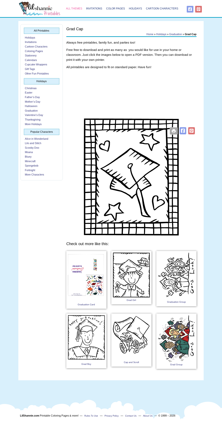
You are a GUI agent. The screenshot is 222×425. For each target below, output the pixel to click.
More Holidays (33, 124)
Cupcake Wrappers (36, 64)
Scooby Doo (32, 147)
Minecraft (30, 161)
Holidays (135, 8)
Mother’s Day (32, 101)
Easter (28, 92)
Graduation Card (86, 304)
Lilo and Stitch (33, 143)
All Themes (74, 8)
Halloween (31, 106)
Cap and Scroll (131, 362)
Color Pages (115, 8)
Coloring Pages (34, 51)
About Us (147, 415)
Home (149, 34)
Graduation (31, 110)
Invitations (94, 8)
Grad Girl (131, 300)
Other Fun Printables (37, 73)
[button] (183, 130)
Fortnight (30, 170)
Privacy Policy (111, 415)
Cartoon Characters (162, 8)
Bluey (28, 156)
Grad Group (176, 364)
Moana (29, 152)
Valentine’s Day (34, 115)
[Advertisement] (131, 98)
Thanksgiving (32, 119)
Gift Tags (30, 69)
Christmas (31, 88)
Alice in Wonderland (36, 138)
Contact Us (131, 415)
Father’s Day (32, 97)
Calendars (31, 60)
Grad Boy (86, 364)
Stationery (31, 55)
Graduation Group (176, 302)
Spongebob (31, 165)
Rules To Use (91, 415)
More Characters (34, 174)
